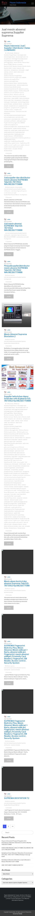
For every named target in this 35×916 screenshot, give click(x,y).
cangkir (27, 70)
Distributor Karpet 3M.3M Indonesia (12, 87)
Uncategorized (23, 194)
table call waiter (8, 524)
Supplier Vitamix (8, 148)
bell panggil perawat (9, 60)
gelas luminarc (7, 98)
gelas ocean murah (19, 450)
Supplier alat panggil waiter (10, 126)
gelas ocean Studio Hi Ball (10, 452)
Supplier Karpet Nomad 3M (17, 141)
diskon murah (20, 72)
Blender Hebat (25, 62)
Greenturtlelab (17, 914)
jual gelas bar (7, 107)
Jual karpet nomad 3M (21, 111)
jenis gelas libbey (17, 466)
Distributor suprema (19, 92)
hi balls (14, 462)
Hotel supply (7, 102)
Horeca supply (7, 100)
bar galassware (7, 58)
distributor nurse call (9, 92)
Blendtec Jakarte (26, 66)
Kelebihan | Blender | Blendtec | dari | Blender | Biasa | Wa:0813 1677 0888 (16, 860)
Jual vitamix (7, 121)
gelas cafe (6, 441)
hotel (12, 100)
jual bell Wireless (8, 104)
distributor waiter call (19, 94)
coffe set (11, 72)
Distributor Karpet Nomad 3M (11, 89)
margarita (26, 486)
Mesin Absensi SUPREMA (10, 237)
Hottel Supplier (13, 102)
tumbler (25, 524)
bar (27, 57)
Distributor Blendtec (22, 83)
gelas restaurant (20, 452)
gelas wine (17, 454)
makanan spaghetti (18, 486)
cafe (23, 68)
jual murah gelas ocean (9, 117)
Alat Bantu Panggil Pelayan (10, 55)
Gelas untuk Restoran (24, 98)
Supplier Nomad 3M (24, 143)
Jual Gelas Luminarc (8, 109)
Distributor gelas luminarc (10, 85)
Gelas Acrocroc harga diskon (19, 96)
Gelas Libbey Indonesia (9, 443)
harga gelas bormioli (9, 458)
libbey (19, 484)
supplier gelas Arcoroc (23, 130)
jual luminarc (7, 113)
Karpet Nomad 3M (8, 483)
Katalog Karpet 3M (8, 484)
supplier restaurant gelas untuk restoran (13, 147)
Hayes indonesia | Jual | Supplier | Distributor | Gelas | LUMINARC (17, 48)
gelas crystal (13, 441)
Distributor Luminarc (23, 89)
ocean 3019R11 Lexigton (23, 492)
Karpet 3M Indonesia (19, 481)
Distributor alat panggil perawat (11, 79)
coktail (15, 72)
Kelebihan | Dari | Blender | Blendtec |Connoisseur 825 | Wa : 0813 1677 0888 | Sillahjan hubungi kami (17, 854)
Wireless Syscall (21, 528)
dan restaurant (11, 422)
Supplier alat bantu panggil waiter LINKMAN (14, 122)
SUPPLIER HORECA (18, 136)
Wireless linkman (8, 150)
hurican (28, 464)
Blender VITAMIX (8, 64)
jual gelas (6, 105)
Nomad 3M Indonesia (9, 492)
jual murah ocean (19, 117)
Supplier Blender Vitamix (23, 126)
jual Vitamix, (13, 121)
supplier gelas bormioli (9, 132)
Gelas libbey (19, 441)
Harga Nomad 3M (8, 462)
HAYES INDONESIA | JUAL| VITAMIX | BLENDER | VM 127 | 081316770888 (17, 848)
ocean (16, 492)
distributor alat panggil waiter (11, 81)
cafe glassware (14, 70)
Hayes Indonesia (18, 2)
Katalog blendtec (17, 483)
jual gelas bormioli (15, 107)
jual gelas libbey (24, 473)
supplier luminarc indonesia (19, 516)
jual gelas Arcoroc (23, 105)
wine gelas (14, 148)
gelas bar (20, 439)
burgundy (19, 68)
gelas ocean (26, 443)
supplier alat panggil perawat (11, 124)
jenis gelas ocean (25, 466)
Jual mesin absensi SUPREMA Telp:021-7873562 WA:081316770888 (13, 226)
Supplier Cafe (7, 130)
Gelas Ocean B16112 (8, 445)
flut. (24, 437)
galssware (28, 437)
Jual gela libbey (14, 469)
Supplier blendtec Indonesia (19, 128)
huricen (6, 466)
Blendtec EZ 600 (8, 66)
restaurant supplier (14, 499)
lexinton (15, 484)
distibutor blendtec (8, 73)
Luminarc (23, 484)
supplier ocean (16, 145)
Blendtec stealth (8, 68)
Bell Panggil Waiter (8, 62)
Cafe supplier (22, 70)
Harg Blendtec (7, 456)
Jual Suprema (24, 119)
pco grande (19, 498)
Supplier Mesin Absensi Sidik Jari (11, 194)
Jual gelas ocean (18, 109)
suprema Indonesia (8, 592)
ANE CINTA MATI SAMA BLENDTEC (12, 865)
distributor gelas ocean (22, 85)
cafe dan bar (7, 70)
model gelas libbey (21, 490)
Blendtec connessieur (17, 64)
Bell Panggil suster (18, 60)
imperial (10, 466)
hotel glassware (18, 100)
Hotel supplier (25, 100)
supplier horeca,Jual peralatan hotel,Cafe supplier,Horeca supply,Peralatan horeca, (17, 138)
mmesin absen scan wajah (10, 192)
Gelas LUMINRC (15, 98)
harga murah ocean (17, 460)
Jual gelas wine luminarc (9, 111)
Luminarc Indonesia (8, 486)
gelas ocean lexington (9, 450)
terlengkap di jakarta (17, 524)
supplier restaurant (25, 145)
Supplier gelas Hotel (19, 132)
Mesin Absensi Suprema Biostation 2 (15, 335)
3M (6, 53)
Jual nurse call (7, 119)
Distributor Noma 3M (24, 90)
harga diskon (14, 456)
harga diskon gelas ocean (24, 456)
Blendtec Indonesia (17, 66)
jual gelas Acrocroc (13, 105)
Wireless (20, 148)
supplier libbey (7, 143)
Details (9, 166)
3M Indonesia (10, 53)
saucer (20, 499)
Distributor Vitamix (8, 94)
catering (6, 72)
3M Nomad (16, 53)
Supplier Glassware (8, 136)
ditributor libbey (8, 96)
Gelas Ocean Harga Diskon (10, 449)
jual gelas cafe (23, 107)
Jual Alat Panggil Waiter (23, 102)
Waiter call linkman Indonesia (11, 526)
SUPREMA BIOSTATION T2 (16, 798)
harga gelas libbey (18, 458)
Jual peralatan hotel (15, 119)
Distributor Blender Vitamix (10, 83)
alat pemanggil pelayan (9, 57)
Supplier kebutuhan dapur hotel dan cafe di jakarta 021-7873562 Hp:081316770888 (17, 398)
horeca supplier (18, 187)
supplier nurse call (8, 145)
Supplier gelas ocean (19, 134)
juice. (12, 481)
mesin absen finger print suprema (19, 191)
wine (23, 526)
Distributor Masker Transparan (11, 90)
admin (8, 41)
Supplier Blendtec (8, 128)
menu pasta (7, 488)
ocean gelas (7, 494)
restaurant (6, 499)
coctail (21, 420)
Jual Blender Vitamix (17, 104)
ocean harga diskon (21, 494)
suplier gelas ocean (21, 121)
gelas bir (25, 439)
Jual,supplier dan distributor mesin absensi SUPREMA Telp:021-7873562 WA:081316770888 (17, 180)
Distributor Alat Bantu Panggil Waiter (13, 75)
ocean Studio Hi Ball (8, 496)
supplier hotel (7, 141)
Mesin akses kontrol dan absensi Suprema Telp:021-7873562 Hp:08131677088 (17, 583)
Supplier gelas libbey (9, 134)
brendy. (14, 68)
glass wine (22, 454)
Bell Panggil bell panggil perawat (19, 58)
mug (27, 490)
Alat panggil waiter (21, 55)
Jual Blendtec (26, 104)
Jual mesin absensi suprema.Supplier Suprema (15, 115)
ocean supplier (17, 496)
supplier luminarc (15, 143)
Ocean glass (13, 494)
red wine (25, 498)
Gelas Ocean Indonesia (22, 449)
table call (26, 522)
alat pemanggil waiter (21, 57)
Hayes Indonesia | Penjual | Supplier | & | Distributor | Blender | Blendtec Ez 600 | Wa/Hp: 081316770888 (16, 842)
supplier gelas (14, 130)
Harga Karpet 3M (8, 460)
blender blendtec (18, 62)
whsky (19, 526)
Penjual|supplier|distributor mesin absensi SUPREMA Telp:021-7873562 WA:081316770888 (17, 269)
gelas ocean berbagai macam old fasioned (14, 447)
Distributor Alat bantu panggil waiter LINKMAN (15, 77)
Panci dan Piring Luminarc (10, 498)
